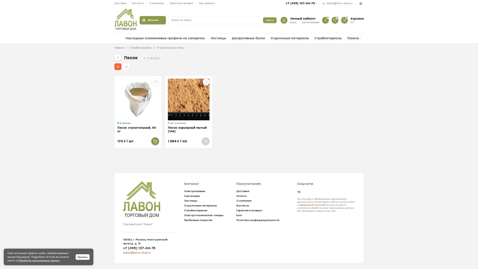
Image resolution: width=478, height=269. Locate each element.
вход (293, 22)
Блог (239, 215)
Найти (270, 20)
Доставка (120, 3)
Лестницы (218, 38)
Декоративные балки (248, 38)
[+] (155, 141)
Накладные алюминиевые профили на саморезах (165, 38)
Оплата (241, 196)
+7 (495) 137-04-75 (300, 3)
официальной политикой (312, 205)
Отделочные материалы (290, 38)
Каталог (153, 20)
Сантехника (192, 196)
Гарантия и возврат (182, 3)
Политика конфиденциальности (257, 220)
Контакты (138, 3)
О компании (157, 3)
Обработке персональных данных (39, 260)
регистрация (310, 22)
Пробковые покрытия (198, 220)
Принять (82, 257)
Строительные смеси (170, 48)
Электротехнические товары (203, 215)
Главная (119, 48)
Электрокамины (194, 191)
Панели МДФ (357, 38)
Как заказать (207, 3)
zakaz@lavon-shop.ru (340, 3)
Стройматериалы (328, 38)
